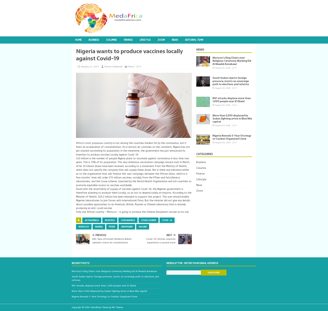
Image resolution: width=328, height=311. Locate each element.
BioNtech (110, 220)
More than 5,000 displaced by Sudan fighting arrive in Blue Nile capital (232, 119)
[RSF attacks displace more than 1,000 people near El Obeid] (203, 104)
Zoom (161, 39)
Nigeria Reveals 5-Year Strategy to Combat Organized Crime (232, 137)
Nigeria (99, 227)
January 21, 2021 (90, 66)
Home (78, 39)
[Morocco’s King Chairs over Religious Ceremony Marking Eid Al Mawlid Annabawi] (203, 64)
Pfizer (112, 227)
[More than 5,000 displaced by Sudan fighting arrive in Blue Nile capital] (203, 122)
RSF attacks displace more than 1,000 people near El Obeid (232, 99)
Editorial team (194, 39)
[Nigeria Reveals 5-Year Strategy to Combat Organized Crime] (203, 142)
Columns (111, 39)
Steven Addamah (113, 66)
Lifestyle (145, 39)
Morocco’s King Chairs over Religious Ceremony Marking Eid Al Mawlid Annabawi (232, 61)
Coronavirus (128, 220)
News (175, 39)
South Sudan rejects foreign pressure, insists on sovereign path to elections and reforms (231, 81)
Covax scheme (148, 220)
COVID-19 (167, 220)
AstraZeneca (92, 220)
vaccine (143, 227)
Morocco (84, 227)
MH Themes (117, 307)
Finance (128, 39)
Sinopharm (127, 227)
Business (94, 39)
